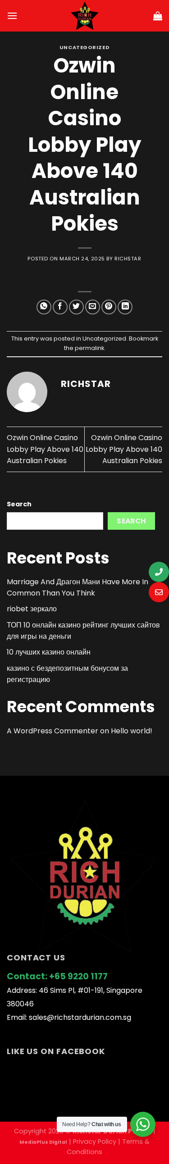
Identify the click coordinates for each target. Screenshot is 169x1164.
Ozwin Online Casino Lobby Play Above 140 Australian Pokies (45, 449)
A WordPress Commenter (52, 731)
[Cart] (157, 16)
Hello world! (131, 731)
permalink (89, 348)
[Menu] (12, 16)
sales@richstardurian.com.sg (80, 1017)
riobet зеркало (32, 609)
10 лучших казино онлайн (49, 652)
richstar (127, 258)
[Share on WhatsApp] (44, 307)
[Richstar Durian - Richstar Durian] (85, 16)
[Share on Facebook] (60, 307)
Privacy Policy (94, 1141)
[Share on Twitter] (76, 307)
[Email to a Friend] (92, 307)
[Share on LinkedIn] (125, 307)
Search (19, 504)
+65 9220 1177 (78, 976)
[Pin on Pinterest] (108, 307)
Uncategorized (84, 47)
